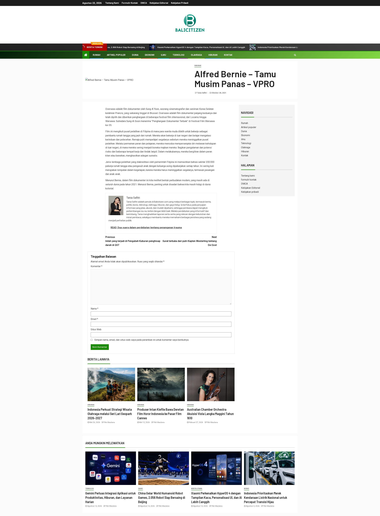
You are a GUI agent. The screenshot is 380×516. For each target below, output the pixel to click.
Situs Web (96, 329)
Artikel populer (116, 55)
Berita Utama (196, 488)
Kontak (228, 55)
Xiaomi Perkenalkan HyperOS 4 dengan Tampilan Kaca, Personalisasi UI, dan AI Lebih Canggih (181, 47)
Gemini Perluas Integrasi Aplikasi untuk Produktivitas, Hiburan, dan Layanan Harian (110, 497)
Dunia (135, 55)
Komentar (96, 266)
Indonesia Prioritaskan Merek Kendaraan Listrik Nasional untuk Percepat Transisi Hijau (278, 47)
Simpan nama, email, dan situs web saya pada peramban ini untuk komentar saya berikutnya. (141, 339)
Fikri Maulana (109, 422)
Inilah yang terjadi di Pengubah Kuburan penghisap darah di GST (132, 241)
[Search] (295, 55)
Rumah (96, 55)
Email (94, 319)
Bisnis (246, 488)
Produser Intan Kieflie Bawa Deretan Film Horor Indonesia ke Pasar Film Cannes (160, 413)
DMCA (144, 3)
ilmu (163, 55)
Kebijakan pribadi (179, 3)
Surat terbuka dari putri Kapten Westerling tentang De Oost (190, 241)
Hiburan (212, 55)
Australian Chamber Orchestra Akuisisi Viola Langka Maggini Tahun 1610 (210, 413)
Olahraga (196, 55)
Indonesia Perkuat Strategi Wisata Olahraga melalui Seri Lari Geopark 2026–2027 (110, 413)
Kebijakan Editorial (159, 3)
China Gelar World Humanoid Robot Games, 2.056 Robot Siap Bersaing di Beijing (161, 497)
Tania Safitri (202, 93)
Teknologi (178, 55)
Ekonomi (149, 55)
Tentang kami (112, 3)
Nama (94, 308)
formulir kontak (130, 3)
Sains (140, 488)
